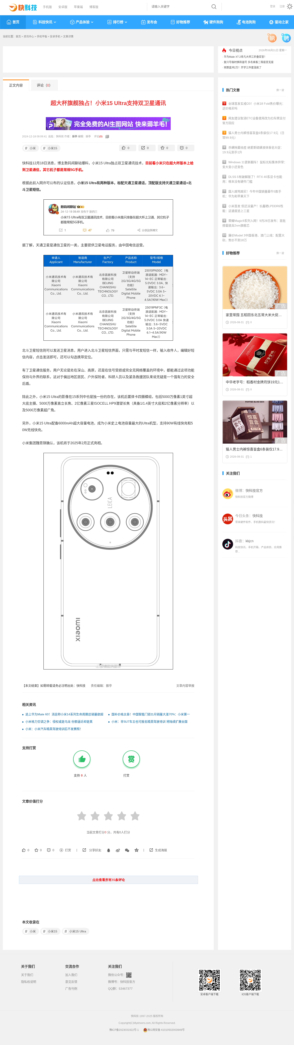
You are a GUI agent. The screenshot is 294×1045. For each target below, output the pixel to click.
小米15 (50, 148)
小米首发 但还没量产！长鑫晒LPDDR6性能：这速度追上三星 (252, 208)
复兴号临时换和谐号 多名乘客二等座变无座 (249, 62)
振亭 (74, 136)
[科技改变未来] (20, 6)
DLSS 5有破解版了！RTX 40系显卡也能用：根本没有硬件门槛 (252, 179)
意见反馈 (71, 981)
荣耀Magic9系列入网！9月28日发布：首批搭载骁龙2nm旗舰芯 (254, 223)
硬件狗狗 (216, 22)
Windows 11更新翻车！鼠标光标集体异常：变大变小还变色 (254, 164)
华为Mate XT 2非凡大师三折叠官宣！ (245, 56)
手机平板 (42, 36)
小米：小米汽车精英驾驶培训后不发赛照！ (54, 729)
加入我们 (71, 975)
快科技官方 (127, 981)
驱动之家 (282, 22)
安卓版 (62, 7)
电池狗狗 (249, 22)
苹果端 (78, 7)
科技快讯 (45, 22)
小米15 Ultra (75, 931)
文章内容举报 (185, 685)
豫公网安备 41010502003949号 (166, 1029)
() (100, 136)
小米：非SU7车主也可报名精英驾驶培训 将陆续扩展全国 (149, 721)
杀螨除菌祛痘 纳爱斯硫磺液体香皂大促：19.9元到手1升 (252, 150)
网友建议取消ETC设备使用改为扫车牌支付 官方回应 (254, 120)
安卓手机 (55, 36)
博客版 (93, 7)
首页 (15, 22)
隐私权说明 (28, 981)
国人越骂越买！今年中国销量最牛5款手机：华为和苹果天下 (251, 194)
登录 (272, 6)
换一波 (280, 90)
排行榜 (118, 22)
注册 (282, 6)
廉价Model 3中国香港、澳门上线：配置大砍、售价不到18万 (253, 238)
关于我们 (27, 975)
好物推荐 (183, 22)
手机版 (47, 7)
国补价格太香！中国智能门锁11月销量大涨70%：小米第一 (150, 714)
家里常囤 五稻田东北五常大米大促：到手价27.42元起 (254, 316)
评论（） (45, 85)
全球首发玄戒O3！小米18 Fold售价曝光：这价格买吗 (253, 106)
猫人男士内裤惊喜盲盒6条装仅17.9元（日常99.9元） (253, 135)
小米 (30, 148)
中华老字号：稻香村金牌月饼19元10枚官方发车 (254, 383)
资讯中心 (29, 36)
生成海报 (161, 850)
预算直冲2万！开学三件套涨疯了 (243, 67)
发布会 (152, 22)
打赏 (68, 850)
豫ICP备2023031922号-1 (124, 1029)
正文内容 (16, 85)
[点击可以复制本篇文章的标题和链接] (106, 136)
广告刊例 (71, 988)
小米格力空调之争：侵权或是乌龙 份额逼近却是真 (59, 721)
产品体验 (83, 22)
